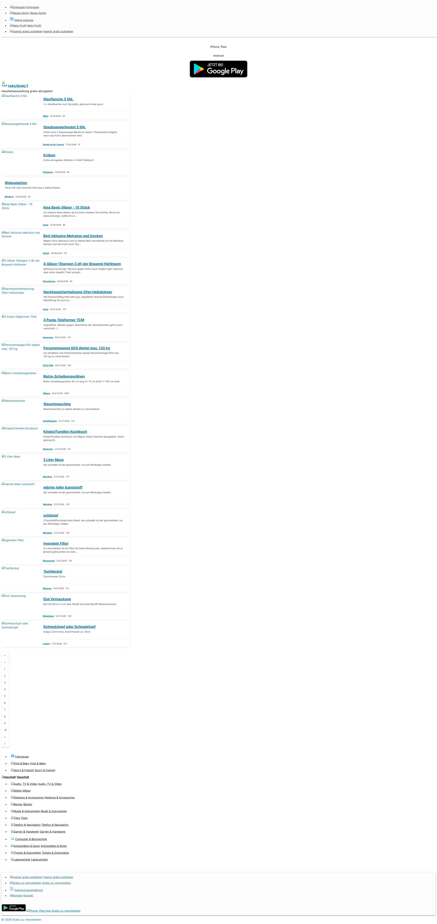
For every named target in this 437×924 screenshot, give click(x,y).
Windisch (9, 196)
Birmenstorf (49, 560)
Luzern (46, 643)
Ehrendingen (49, 281)
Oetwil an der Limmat (53, 144)
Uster (45, 225)
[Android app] (13, 910)
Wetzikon (47, 476)
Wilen (45, 116)
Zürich (46, 253)
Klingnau (47, 588)
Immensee (48, 337)
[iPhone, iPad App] (53, 910)
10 (5, 730)
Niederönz (48, 449)
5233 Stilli (48, 365)
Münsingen (48, 616)
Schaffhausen (50, 421)
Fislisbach (48, 172)
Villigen (46, 393)
